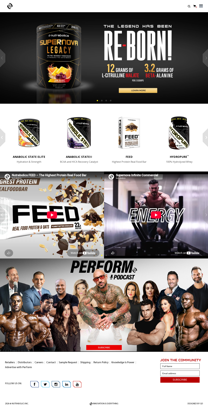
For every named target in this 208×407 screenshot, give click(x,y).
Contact (51, 362)
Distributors (25, 362)
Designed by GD (195, 404)
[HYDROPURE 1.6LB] (179, 133)
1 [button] (97, 100)
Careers (39, 362)
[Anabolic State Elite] (29, 133)
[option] (104, 58)
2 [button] (101, 100)
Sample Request (68, 362)
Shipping (85, 362)
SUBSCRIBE (180, 379)
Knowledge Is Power (122, 362)
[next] (205, 58)
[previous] (2, 58)
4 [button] (110, 100)
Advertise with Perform (18, 367)
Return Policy (100, 362)
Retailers (10, 362)
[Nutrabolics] (10, 6)
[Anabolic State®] (79, 133)
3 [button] (106, 100)
